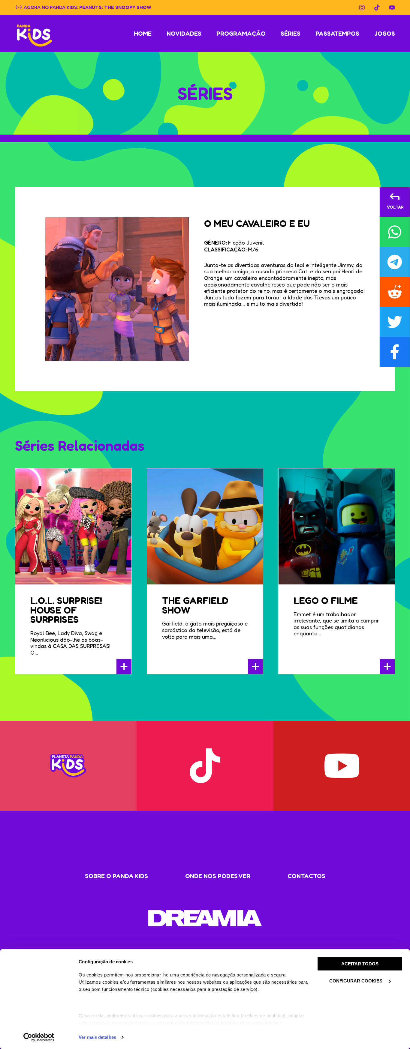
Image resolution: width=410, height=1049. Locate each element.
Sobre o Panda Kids (116, 876)
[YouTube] (392, 7)
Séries (290, 33)
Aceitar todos (359, 963)
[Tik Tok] (377, 7)
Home (143, 33)
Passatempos (337, 33)
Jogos (384, 33)
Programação (241, 33)
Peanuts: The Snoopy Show (115, 7)
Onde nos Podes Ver (217, 876)
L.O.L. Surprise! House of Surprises (66, 610)
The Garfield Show (195, 605)
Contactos (306, 876)
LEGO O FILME (326, 600)
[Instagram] (362, 7)
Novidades (184, 33)
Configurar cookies (356, 980)
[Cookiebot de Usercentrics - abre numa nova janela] (39, 1037)
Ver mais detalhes (97, 1037)
